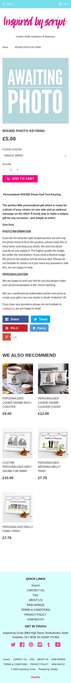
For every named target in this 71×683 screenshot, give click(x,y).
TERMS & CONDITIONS (35, 609)
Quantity (6, 164)
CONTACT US (35, 590)
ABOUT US (35, 600)
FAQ (35, 595)
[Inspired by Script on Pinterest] (31, 645)
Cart (66, 4)
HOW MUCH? (35, 619)
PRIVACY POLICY (35, 614)
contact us (8, 308)
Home (5, 47)
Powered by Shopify (48, 669)
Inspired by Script (26, 669)
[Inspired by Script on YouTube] (57, 645)
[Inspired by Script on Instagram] (39, 645)
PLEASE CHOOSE (12, 149)
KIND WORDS (35, 605)
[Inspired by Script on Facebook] (22, 645)
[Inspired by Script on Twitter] (13, 645)
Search (35, 585)
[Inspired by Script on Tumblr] (48, 645)
